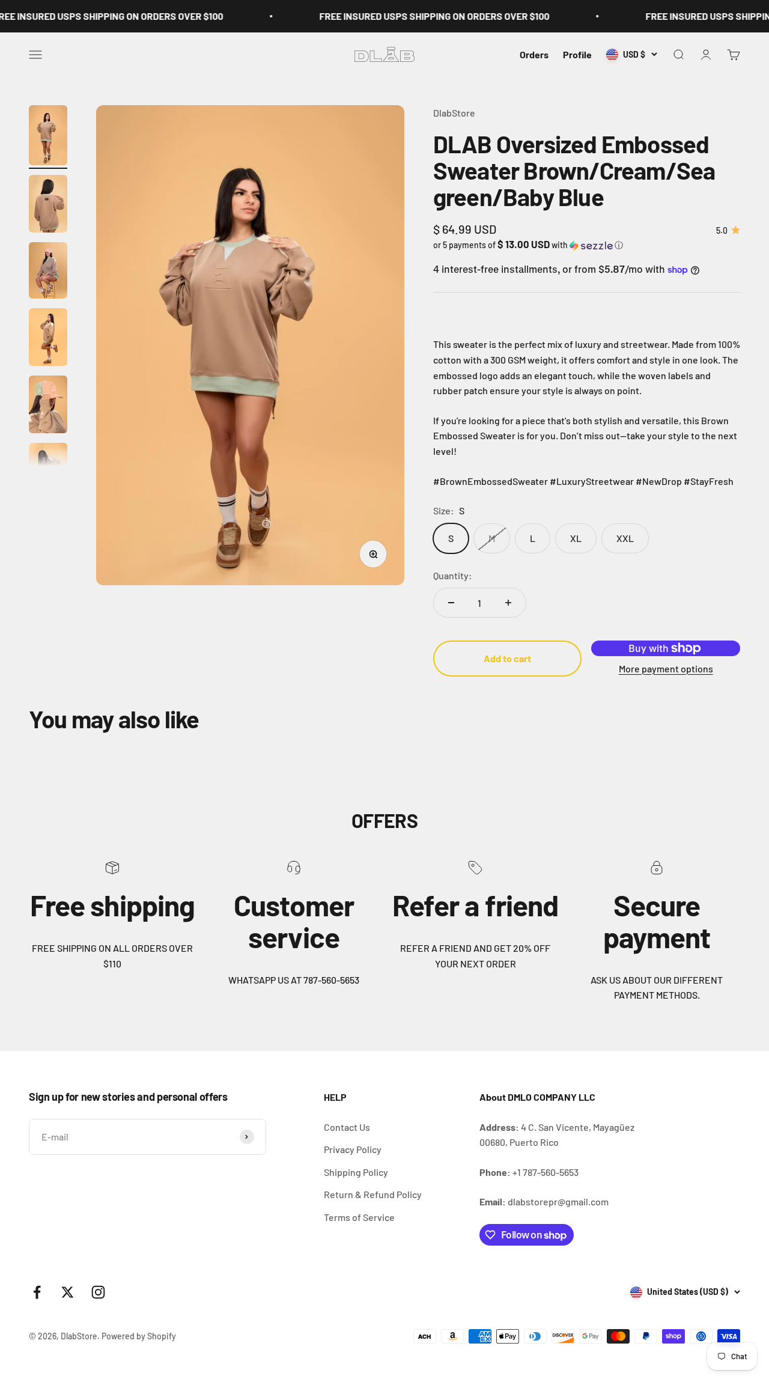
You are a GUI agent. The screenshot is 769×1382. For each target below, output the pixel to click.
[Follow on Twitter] (67, 1292)
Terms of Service (359, 1217)
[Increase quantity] (508, 602)
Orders (534, 54)
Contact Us (347, 1127)
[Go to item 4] (48, 339)
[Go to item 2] (48, 205)
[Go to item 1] (48, 137)
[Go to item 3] (48, 272)
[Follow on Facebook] (37, 1292)
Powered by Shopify (139, 1336)
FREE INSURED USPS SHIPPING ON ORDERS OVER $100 (421, 16)
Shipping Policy (356, 1172)
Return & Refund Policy (373, 1194)
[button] (586, 245)
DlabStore (454, 112)
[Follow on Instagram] (98, 1292)
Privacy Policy (352, 1149)
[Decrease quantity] (451, 602)
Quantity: (452, 575)
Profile (577, 54)
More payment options (666, 668)
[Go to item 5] (48, 406)
